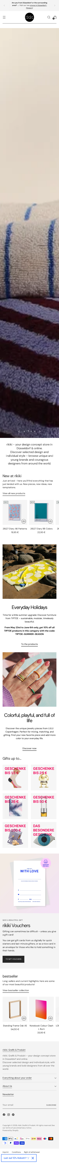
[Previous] (4, 5)
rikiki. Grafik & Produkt (27, 1125)
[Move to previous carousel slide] (19, 431)
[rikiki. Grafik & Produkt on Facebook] (4, 1115)
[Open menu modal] (4, 17)
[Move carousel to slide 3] (31, 431)
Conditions (16, 1152)
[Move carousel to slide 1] (24, 431)
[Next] (55, 5)
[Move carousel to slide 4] (34, 431)
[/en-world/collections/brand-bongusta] (29, 319)
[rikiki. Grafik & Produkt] (29, 17)
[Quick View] (23, 521)
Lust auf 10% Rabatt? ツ (16, 1158)
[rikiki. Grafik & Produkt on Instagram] (9, 1115)
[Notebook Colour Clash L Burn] (41, 1009)
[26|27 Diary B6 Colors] (41, 512)
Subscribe (51, 1105)
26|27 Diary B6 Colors (41, 528)
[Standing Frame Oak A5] (15, 1009)
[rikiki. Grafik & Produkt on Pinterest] (13, 1115)
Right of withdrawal (32, 1152)
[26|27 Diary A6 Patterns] (15, 512)
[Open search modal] (49, 17)
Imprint (6, 1152)
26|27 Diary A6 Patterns (15, 528)
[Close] (33, 1158)
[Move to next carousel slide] (40, 431)
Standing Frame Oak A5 (15, 1025)
